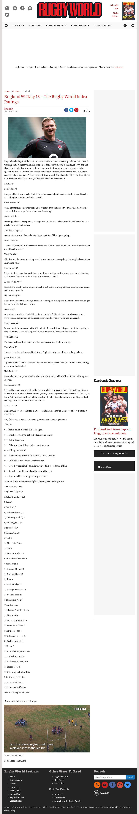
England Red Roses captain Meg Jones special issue (113, 431)
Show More (105, 467)
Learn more (119, 67)
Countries (16, 91)
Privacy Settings (9, 811)
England (26, 91)
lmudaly (8, 109)
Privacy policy (126, 807)
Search (130, 777)
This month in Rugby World (114, 453)
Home (7, 91)
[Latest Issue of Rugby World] (128, 11)
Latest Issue (107, 380)
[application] (47, 728)
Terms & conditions (113, 807)
